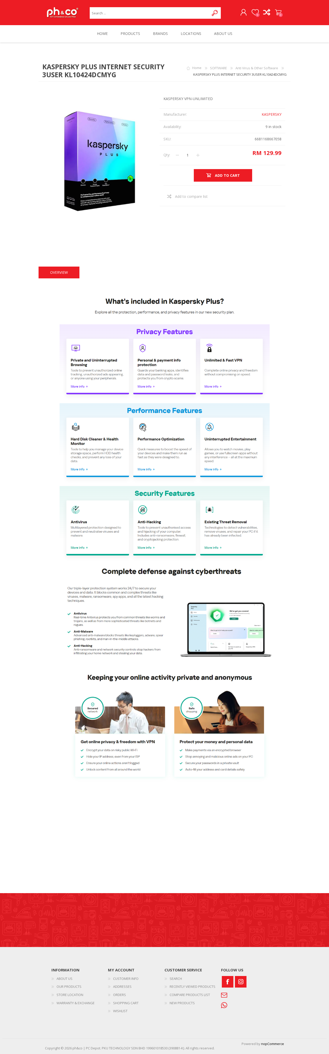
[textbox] (149, 13)
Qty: (166, 154)
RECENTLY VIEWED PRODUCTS (192, 986)
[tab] (59, 273)
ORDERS (119, 994)
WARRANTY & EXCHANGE (76, 1003)
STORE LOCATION (70, 994)
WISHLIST (120, 1011)
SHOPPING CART (278, 12)
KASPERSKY (271, 114)
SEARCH (176, 978)
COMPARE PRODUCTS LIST (190, 994)
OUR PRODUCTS (69, 986)
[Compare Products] (266, 12)
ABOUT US (64, 978)
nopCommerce (272, 1043)
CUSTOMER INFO (126, 978)
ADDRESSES (122, 986)
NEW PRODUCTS (182, 1003)
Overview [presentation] (59, 272)
